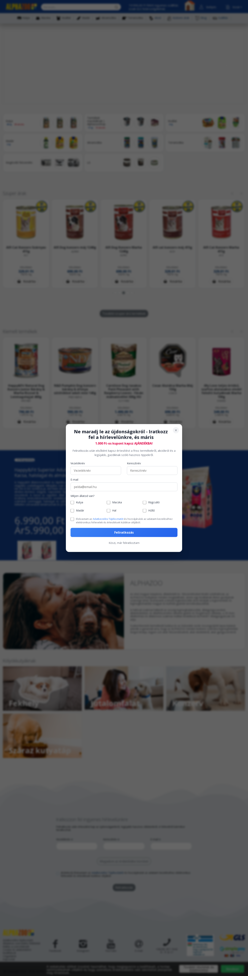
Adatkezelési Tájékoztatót (108, 518)
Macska (117, 502)
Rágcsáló (154, 502)
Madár (80, 510)
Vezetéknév (78, 463)
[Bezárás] (176, 430)
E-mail (74, 479)
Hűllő (151, 510)
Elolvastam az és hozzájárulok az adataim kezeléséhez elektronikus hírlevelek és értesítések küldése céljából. (124, 520)
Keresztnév (134, 463)
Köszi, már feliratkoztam (124, 543)
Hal (114, 510)
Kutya (79, 502)
